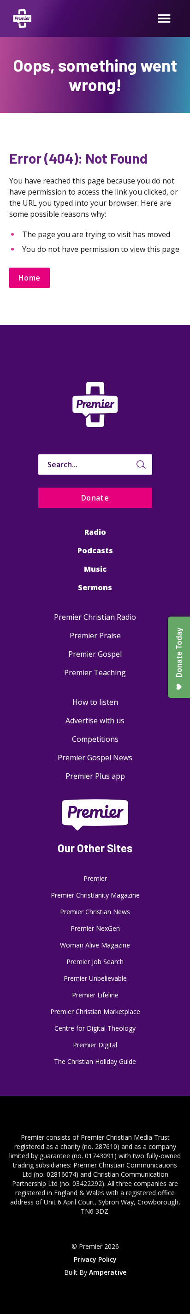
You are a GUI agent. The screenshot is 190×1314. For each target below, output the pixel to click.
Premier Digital (95, 1044)
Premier (95, 878)
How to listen (95, 702)
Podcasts (95, 550)
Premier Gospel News (95, 757)
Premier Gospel (95, 654)
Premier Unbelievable (95, 978)
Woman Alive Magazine (95, 945)
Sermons (95, 587)
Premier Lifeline (95, 994)
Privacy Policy (95, 1259)
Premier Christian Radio (95, 617)
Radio (95, 532)
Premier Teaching (95, 672)
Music (95, 569)
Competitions (95, 739)
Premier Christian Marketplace (95, 1011)
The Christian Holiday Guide (95, 1061)
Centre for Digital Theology (95, 1028)
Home (29, 278)
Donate (95, 498)
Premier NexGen (95, 928)
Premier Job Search (95, 961)
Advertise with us (95, 720)
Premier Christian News (95, 911)
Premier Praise (95, 635)
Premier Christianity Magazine (95, 895)
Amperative (107, 1272)
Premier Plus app (95, 776)
